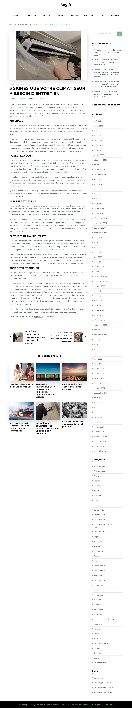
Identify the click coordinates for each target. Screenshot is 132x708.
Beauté (97, 481)
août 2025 (98, 179)
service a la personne (103, 643)
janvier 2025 (99, 213)
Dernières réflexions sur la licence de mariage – (21, 385)
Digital (15, 16)
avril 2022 (98, 359)
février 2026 (99, 150)
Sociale (97, 648)
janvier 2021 (99, 432)
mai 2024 (97, 252)
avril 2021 (98, 417)
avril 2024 (98, 257)
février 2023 (99, 310)
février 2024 (99, 266)
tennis (96, 658)
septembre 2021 (101, 393)
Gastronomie (99, 566)
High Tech (98, 575)
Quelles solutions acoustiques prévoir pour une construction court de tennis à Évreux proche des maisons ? (107, 73)
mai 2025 (97, 194)
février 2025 (99, 208)
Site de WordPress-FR (103, 692)
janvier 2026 (99, 155)
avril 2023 (98, 301)
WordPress (109, 705)
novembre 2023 (100, 281)
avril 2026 (98, 140)
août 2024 (98, 237)
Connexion (98, 678)
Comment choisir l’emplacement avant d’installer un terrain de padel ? (107, 52)
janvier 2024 (99, 271)
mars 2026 (98, 145)
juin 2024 (97, 247)
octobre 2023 (99, 286)
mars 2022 (98, 364)
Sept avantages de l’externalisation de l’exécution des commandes (19, 427)
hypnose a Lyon (100, 580)
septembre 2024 (101, 233)
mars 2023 (98, 305)
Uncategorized (100, 663)
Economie (61, 16)
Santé (102, 16)
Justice (96, 590)
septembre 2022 (101, 334)
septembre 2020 (101, 451)
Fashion (74, 16)
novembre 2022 (100, 325)
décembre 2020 (100, 436)
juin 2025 (97, 189)
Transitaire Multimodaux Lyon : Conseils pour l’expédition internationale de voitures (46, 390)
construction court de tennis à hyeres (106, 525)
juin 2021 (97, 407)
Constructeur (99, 515)
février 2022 (99, 368)
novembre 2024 (100, 223)
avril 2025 (98, 199)
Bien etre (98, 485)
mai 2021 (97, 412)
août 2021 (98, 398)
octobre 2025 (99, 169)
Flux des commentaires (103, 687)
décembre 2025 (100, 160)
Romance (98, 629)
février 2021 (99, 427)
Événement (98, 556)
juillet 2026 (98, 126)
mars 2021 (98, 422)
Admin (11, 99)
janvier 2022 (99, 373)
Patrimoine (98, 609)
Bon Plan (47, 16)
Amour (97, 476)
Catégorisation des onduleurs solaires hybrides (72, 386)
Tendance (115, 16)
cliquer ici (38, 317)
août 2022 (98, 339)
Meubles (97, 600)
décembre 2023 (100, 276)
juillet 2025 (98, 184)
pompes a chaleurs (68, 312)
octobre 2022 (99, 330)
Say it (66, 4)
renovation (98, 624)
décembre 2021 (100, 378)
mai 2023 (97, 296)
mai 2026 (97, 135)
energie (97, 546)
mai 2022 (97, 354)
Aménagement (100, 471)
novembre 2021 (100, 383)
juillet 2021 (98, 402)
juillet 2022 (98, 344)
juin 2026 (97, 131)
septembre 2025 (101, 174)
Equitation (98, 551)
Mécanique (98, 595)
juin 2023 (97, 291)
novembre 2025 (100, 165)
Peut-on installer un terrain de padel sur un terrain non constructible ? (106, 62)
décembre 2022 (100, 320)
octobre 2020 (99, 446)
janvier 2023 (99, 315)
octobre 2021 (99, 388)
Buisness (97, 500)
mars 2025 (98, 203)
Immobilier (88, 16)
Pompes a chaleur (15, 84)
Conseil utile (99, 510)
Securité (97, 638)
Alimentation (30, 16)
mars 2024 (98, 262)
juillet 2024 (98, 242)
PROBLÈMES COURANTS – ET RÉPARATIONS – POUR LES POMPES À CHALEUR (47, 428)
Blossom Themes (88, 705)
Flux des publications (103, 683)
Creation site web (101, 532)
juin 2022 (97, 349)
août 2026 (98, 121)
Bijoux (96, 490)
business (97, 505)
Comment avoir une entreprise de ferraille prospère (73, 424)
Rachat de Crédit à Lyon (104, 619)
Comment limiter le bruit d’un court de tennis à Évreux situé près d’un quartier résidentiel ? (107, 84)
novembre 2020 (100, 441)
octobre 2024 (99, 228)
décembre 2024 (100, 218)
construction (99, 519)
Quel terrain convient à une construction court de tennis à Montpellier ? (106, 93)
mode (96, 604)
